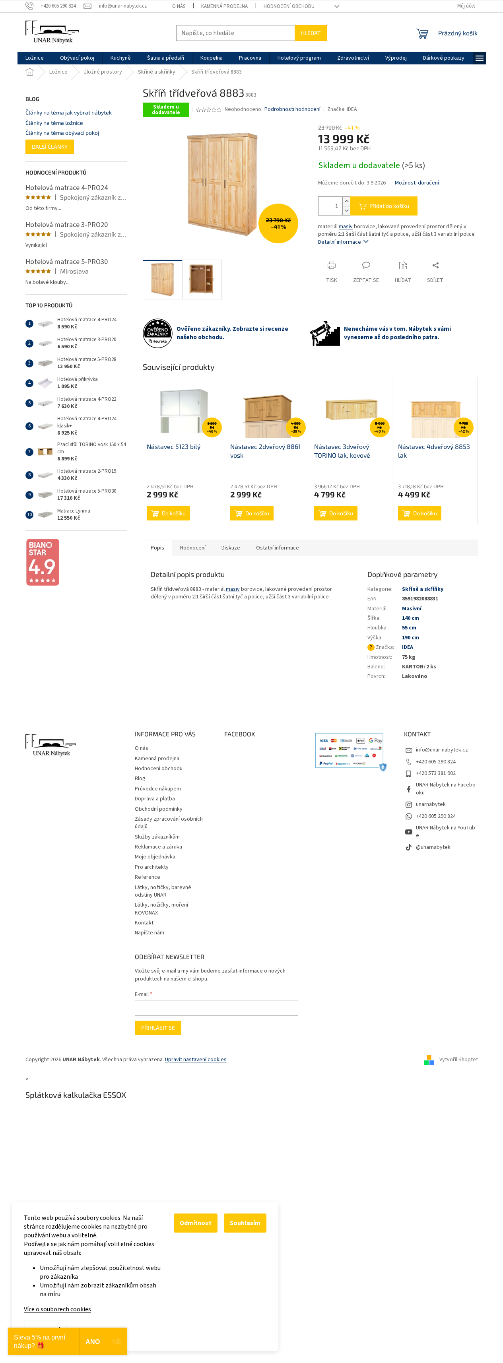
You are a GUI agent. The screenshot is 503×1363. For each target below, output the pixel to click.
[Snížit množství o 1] (346, 210)
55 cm (409, 628)
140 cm (410, 618)
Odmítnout (196, 1223)
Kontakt (144, 923)
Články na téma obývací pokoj (62, 133)
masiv (346, 227)
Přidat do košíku (389, 205)
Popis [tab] (157, 548)
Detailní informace (339, 242)
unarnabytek (431, 804)
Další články (50, 146)
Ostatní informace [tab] (277, 548)
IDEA (407, 647)
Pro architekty (152, 867)
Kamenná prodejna (224, 6)
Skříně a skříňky (422, 589)
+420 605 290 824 (436, 762)
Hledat (310, 32)
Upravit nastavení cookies (196, 1060)
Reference (147, 877)
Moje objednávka (155, 857)
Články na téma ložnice (54, 123)
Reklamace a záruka (158, 847)
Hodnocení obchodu (289, 6)
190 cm (410, 638)
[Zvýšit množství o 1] (346, 201)
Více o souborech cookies (57, 1309)
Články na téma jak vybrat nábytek (68, 112)
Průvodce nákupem (158, 789)
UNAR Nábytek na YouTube (445, 831)
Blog (140, 778)
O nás (178, 6)
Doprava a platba (155, 799)
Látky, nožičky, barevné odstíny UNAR (163, 891)
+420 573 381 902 (436, 773)
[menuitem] (34, 58)
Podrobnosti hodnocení (292, 109)
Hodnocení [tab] (193, 548)
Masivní (411, 609)
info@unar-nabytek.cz (442, 750)
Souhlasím (245, 1223)
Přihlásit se (158, 1027)
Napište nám (149, 933)
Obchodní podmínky (159, 809)
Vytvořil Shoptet (458, 1060)
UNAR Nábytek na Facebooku (446, 788)
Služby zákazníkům (157, 837)
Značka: (342, 109)
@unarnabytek (433, 847)
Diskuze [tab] (230, 548)
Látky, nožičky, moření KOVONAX (161, 908)
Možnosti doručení (417, 183)
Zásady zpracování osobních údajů (169, 823)
